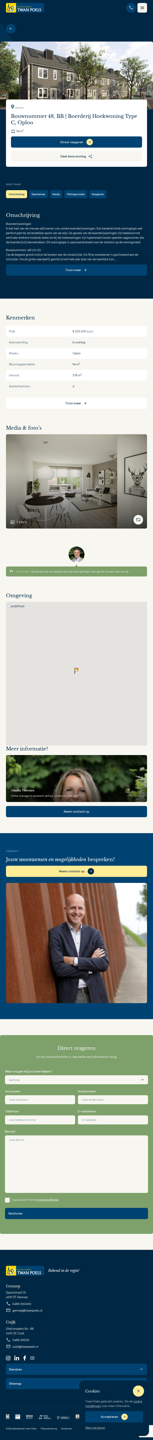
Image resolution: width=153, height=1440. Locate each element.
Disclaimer (66, 1428)
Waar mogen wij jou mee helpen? (28, 1071)
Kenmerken (38, 194)
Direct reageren (71, 142)
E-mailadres (87, 1111)
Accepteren (109, 1417)
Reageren (98, 194)
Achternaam (87, 1091)
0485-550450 (21, 1304)
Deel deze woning (73, 156)
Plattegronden (76, 194)
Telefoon (12, 1111)
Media (56, 194)
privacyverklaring (48, 1199)
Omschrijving (17, 194)
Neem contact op (76, 811)
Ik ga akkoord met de (35, 1199)
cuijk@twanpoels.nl (25, 1347)
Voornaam (12, 1091)
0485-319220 (20, 1340)
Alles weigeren (95, 1428)
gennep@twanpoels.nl (27, 1310)
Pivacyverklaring (49, 1428)
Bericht (10, 1131)
